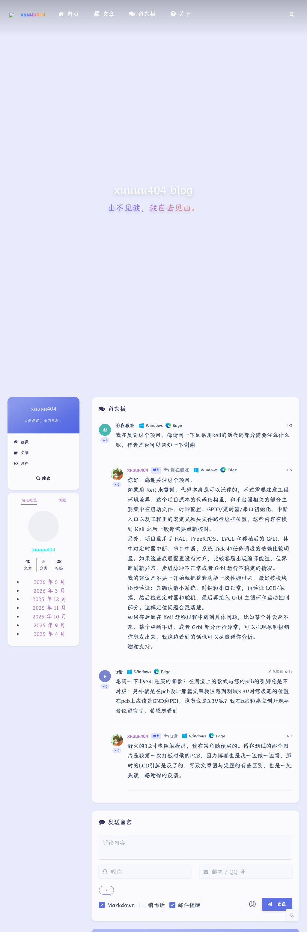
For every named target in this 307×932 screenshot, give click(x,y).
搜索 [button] (45, 478)
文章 (24, 452)
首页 (24, 442)
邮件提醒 (189, 905)
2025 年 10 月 (49, 616)
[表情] (252, 904)
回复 (284, 451)
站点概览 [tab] (29, 500)
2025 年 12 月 (49, 599)
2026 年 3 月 (49, 590)
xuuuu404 (33, 14)
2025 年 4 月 (49, 633)
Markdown (121, 905)
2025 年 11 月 (49, 607)
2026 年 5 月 (49, 581)
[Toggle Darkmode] (292, 915)
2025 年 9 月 (49, 625)
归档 (24, 463)
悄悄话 (156, 905)
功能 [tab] (62, 500)
